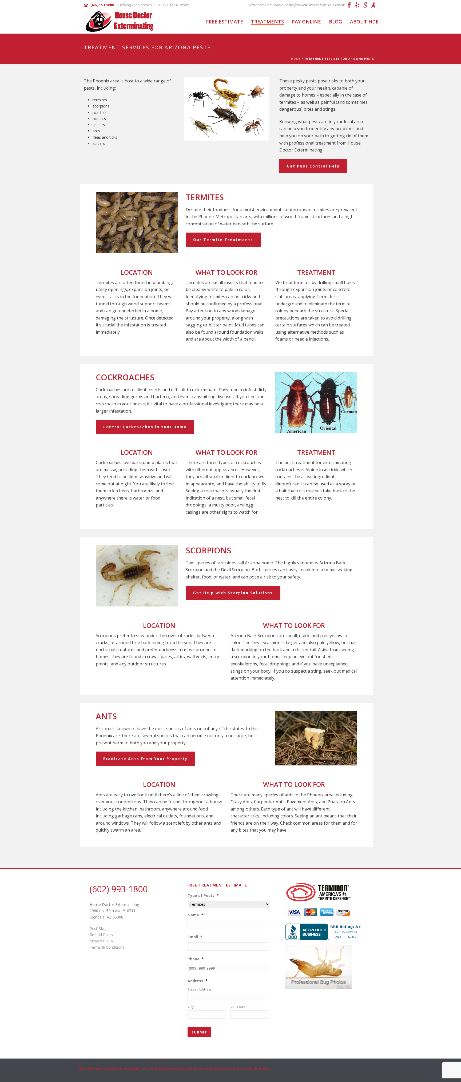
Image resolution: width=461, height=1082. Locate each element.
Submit (199, 1032)
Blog (335, 21)
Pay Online (306, 21)
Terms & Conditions (107, 947)
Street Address (200, 989)
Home (296, 59)
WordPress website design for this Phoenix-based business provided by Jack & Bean (174, 1068)
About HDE (364, 21)
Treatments (267, 21)
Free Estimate (224, 21)
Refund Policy (101, 934)
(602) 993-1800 (102, 4)
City (191, 1007)
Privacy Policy (101, 940)
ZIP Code (238, 1007)
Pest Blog (98, 928)
